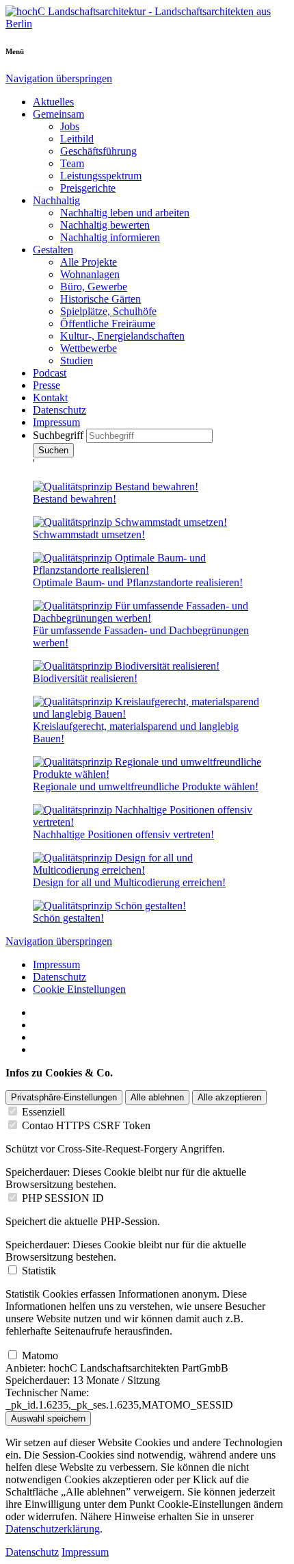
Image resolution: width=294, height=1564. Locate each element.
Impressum (56, 964)
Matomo (40, 1355)
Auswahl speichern (48, 1418)
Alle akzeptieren (229, 1097)
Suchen (53, 450)
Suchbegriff (59, 435)
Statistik (39, 1270)
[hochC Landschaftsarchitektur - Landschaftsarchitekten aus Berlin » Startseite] (147, 23)
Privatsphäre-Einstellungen (64, 1097)
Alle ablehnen (157, 1097)
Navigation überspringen (58, 78)
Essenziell (43, 1112)
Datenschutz (59, 977)
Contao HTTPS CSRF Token (86, 1125)
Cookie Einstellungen (79, 989)
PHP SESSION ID (63, 1198)
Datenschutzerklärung (52, 1529)
